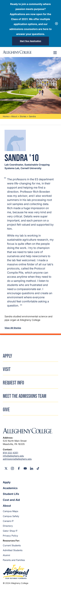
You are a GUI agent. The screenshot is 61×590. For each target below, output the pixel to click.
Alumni (6, 555)
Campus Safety (11, 516)
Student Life (11, 494)
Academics (10, 488)
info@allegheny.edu (13, 455)
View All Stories (13, 328)
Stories (23, 116)
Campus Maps (10, 511)
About (14, 116)
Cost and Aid (11, 500)
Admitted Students (12, 550)
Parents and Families (14, 560)
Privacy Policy (10, 535)
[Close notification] (56, 23)
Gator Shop (9, 530)
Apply (7, 482)
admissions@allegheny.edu (17, 459)
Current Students (12, 545)
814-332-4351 (10, 452)
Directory (8, 525)
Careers (7, 521)
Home (6, 116)
